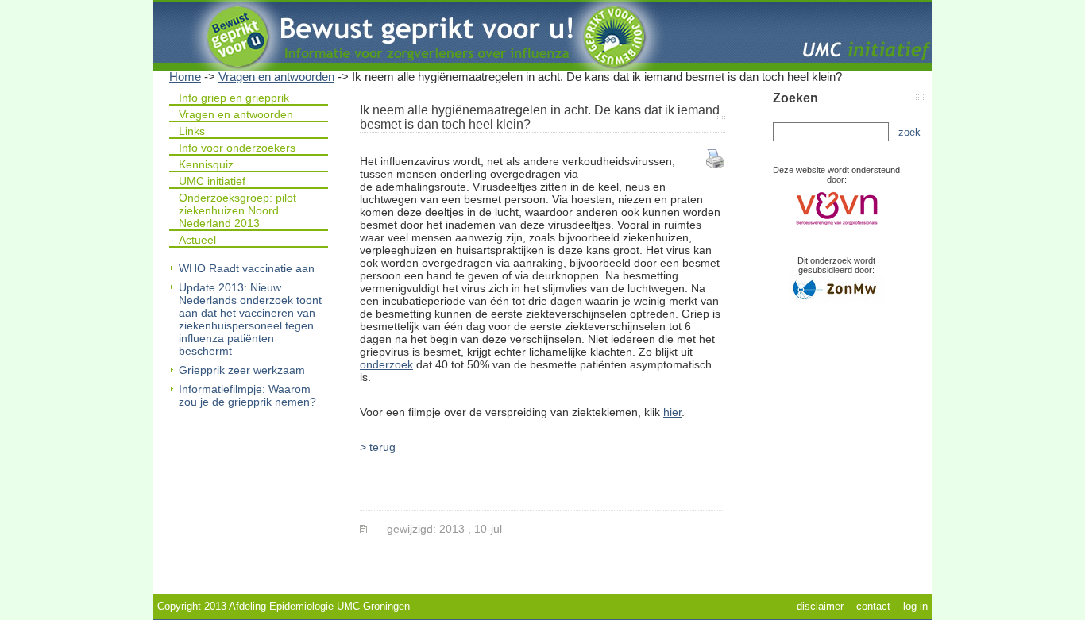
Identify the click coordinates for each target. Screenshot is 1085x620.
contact (873, 606)
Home (185, 76)
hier (672, 412)
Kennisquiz (206, 164)
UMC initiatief (212, 181)
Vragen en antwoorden (276, 76)
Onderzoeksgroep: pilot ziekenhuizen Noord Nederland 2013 (237, 210)
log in (915, 606)
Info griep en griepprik (234, 97)
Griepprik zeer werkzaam (242, 370)
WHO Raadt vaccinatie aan (247, 268)
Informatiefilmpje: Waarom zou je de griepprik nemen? (247, 395)
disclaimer (820, 606)
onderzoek (386, 364)
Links (192, 131)
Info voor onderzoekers (237, 147)
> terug (378, 447)
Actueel (197, 239)
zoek (909, 132)
